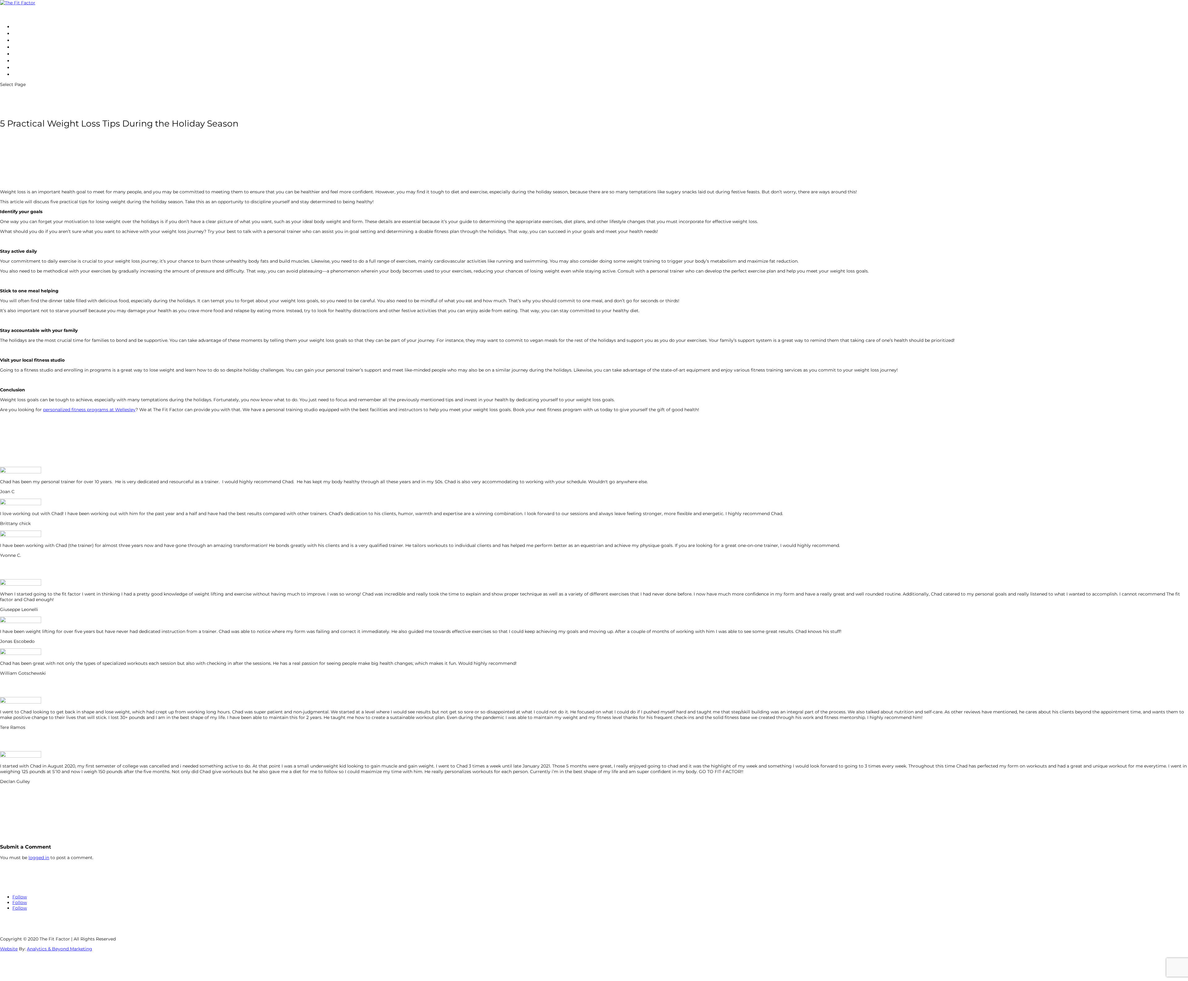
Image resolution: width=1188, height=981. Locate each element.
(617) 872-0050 (30, 74)
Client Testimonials (35, 53)
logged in (38, 857)
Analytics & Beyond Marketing (59, 949)
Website (9, 949)
